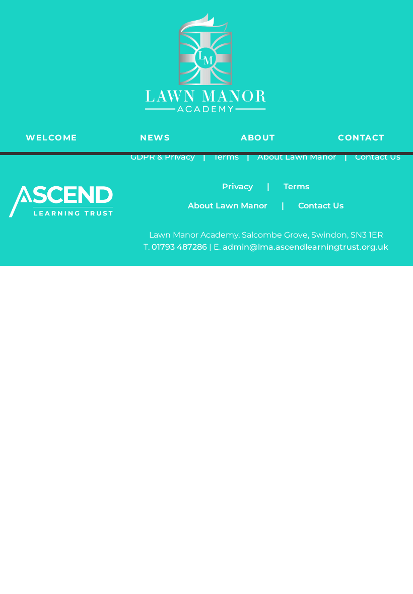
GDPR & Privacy (162, 157)
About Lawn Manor (296, 157)
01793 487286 (180, 247)
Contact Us (377, 157)
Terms (226, 157)
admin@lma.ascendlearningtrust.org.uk (305, 247)
